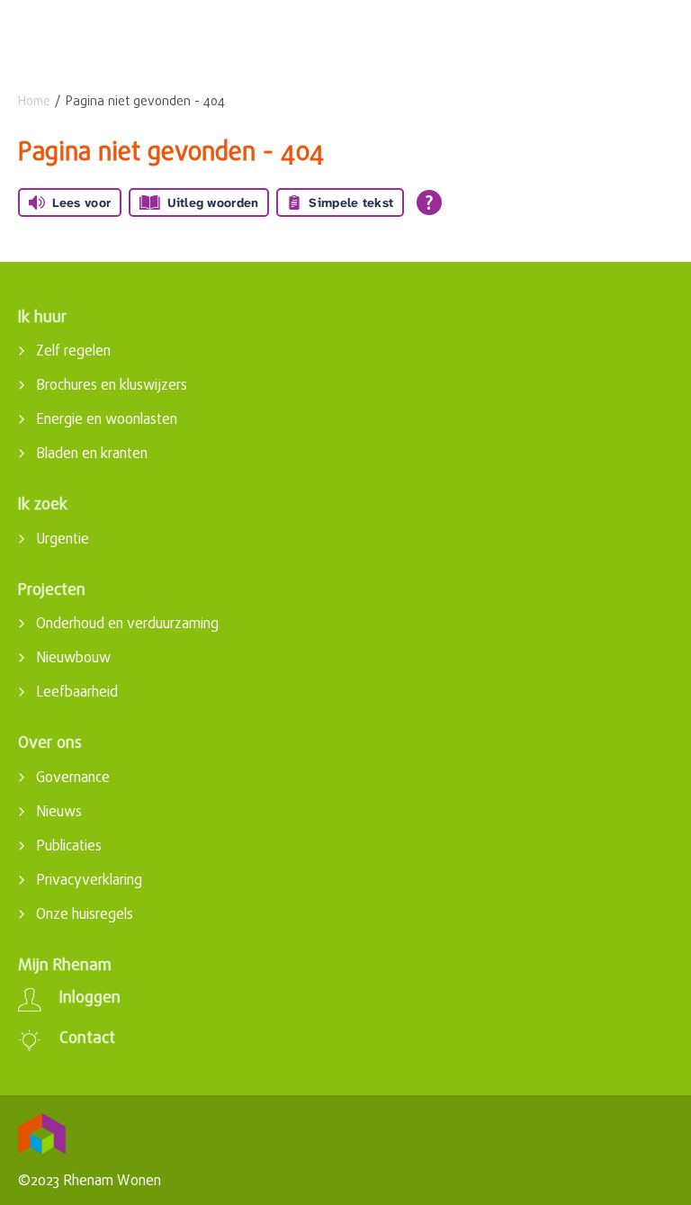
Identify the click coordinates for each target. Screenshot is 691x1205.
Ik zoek (42, 505)
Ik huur (42, 318)
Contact (87, 1039)
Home (34, 102)
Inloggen (90, 999)
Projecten (51, 591)
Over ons (50, 744)
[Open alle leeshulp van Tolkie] (429, 202)
